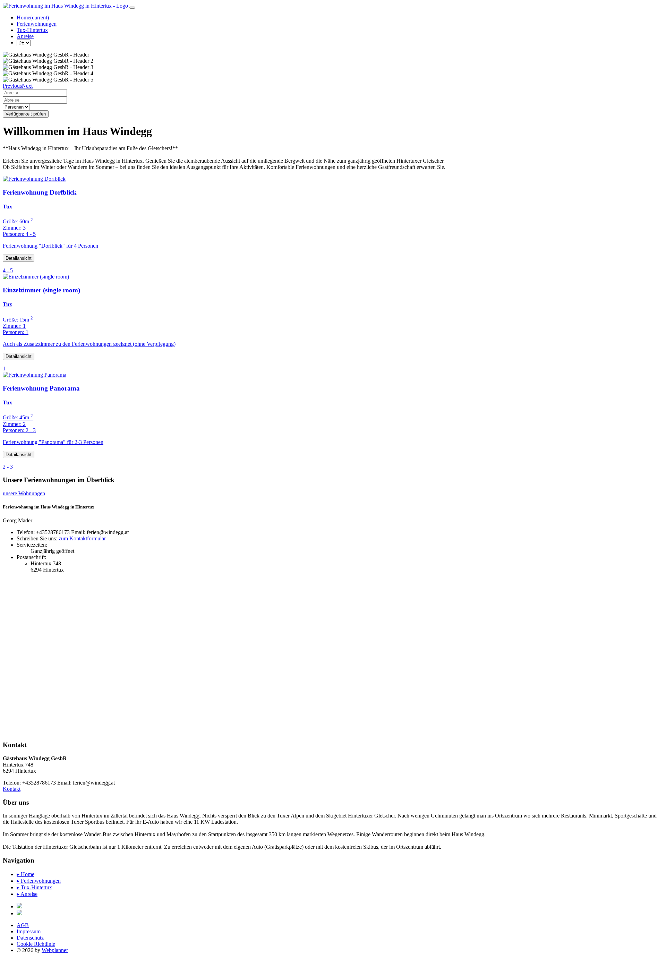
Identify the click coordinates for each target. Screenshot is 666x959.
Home (33, 17)
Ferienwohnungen (37, 24)
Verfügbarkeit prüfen (26, 114)
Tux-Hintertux (32, 30)
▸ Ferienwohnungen (39, 881)
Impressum (29, 931)
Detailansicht (19, 258)
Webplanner (55, 950)
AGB (23, 925)
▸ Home (25, 874)
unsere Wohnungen (24, 493)
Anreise (25, 36)
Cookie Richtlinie (36, 944)
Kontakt (11, 789)
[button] (12, 86)
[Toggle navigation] (132, 8)
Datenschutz (30, 938)
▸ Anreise (27, 894)
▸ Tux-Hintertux (34, 887)
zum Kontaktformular (82, 538)
